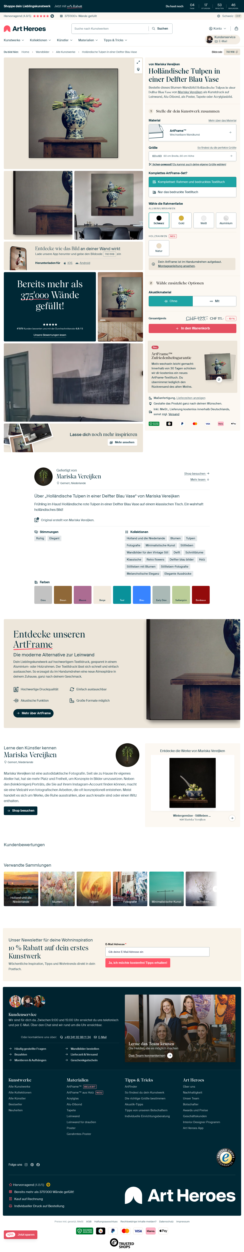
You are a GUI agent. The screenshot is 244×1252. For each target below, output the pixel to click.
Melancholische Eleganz (143, 574)
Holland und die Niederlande (146, 538)
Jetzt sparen (21, 1235)
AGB (89, 1221)
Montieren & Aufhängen (30, 1060)
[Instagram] (26, 1165)
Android (85, 263)
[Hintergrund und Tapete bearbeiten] (138, 69)
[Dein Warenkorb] (236, 28)
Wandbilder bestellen (85, 1049)
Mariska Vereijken (167, 64)
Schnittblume (194, 552)
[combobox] (110, 29)
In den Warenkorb (195, 328)
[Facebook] (38, 1165)
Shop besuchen (195, 474)
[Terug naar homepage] (25, 28)
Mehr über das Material (222, 120)
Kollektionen (38, 40)
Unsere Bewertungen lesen (50, 335)
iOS (69, 263)
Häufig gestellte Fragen (30, 1049)
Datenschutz (166, 1221)
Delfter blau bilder (182, 559)
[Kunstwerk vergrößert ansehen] (138, 62)
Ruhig (40, 538)
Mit (217, 301)
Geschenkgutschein (84, 1060)
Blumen (175, 538)
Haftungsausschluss (106, 1221)
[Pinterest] (32, 1165)
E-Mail (223, 41)
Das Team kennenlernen (147, 1055)
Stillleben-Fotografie (174, 567)
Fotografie (133, 545)
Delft (177, 552)
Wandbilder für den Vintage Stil (147, 552)
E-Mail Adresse (115, 944)
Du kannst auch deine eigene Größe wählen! (189, 164)
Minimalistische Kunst (160, 545)
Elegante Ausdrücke (178, 574)
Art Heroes (193, 1080)
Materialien (86, 40)
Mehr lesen (198, 479)
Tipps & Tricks (113, 40)
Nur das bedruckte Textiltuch (178, 192)
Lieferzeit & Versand (84, 1054)
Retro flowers (155, 559)
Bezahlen (20, 1054)
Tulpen (190, 538)
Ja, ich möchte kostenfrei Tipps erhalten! (137, 962)
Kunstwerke (12, 40)
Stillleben (187, 545)
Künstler (63, 40)
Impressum (183, 1221)
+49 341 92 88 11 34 (77, 1037)
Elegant (54, 538)
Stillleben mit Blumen (141, 567)
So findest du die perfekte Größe (216, 147)
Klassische (134, 559)
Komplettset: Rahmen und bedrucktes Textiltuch (191, 182)
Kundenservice (224, 37)
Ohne (173, 301)
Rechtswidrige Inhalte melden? (138, 1221)
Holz (202, 559)
